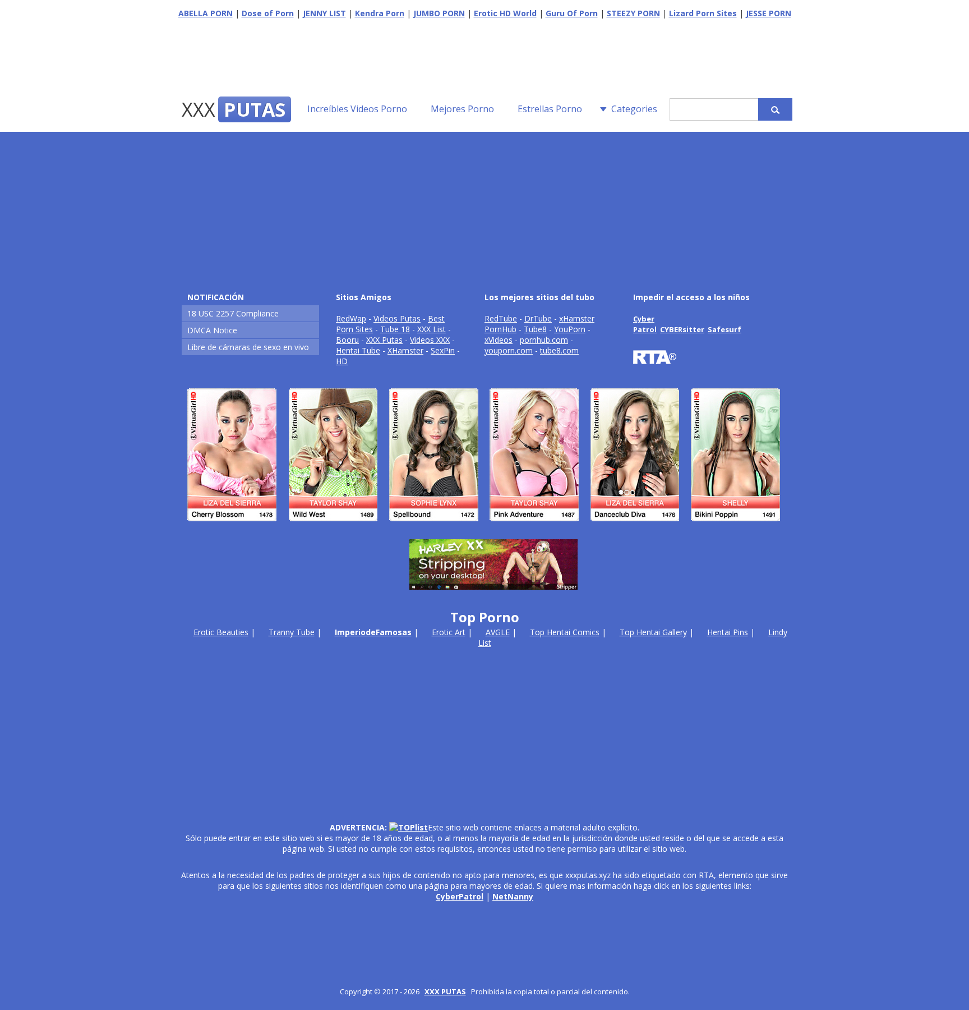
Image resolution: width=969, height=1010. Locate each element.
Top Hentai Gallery (653, 632)
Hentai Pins (727, 632)
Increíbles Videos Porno (357, 109)
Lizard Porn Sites (703, 13)
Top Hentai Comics (564, 632)
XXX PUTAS (445, 991)
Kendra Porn (379, 13)
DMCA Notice (212, 330)
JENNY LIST (324, 13)
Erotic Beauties (220, 632)
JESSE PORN (768, 13)
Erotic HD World (505, 13)
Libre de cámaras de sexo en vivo (248, 347)
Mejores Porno (462, 109)
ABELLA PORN (205, 13)
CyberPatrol (459, 896)
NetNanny (512, 896)
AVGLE (498, 632)
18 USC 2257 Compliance (233, 313)
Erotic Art (448, 632)
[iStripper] (484, 526)
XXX (233, 109)
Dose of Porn (268, 13)
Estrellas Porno (550, 109)
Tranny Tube (292, 632)
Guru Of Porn (572, 13)
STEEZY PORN (633, 13)
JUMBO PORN (439, 13)
